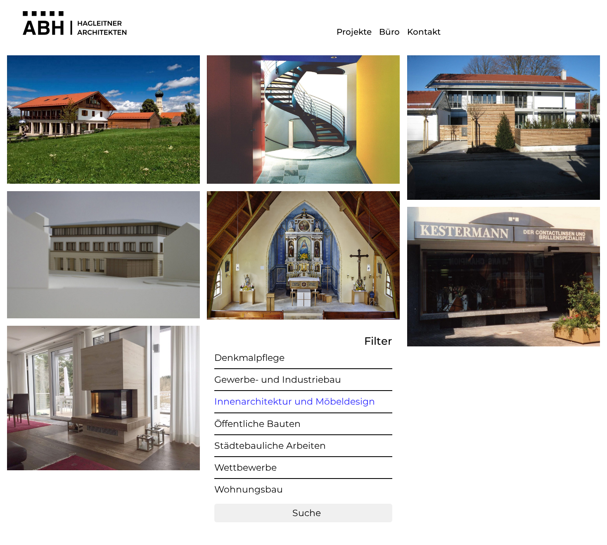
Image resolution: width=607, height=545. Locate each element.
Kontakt (424, 32)
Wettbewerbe (245, 467)
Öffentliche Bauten (257, 423)
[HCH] (303, 59)
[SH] (103, 195)
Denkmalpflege (249, 357)
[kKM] (303, 195)
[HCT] (503, 59)
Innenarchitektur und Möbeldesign (294, 401)
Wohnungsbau (248, 489)
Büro (389, 32)
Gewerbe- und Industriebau (277, 379)
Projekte (354, 32)
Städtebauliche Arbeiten (270, 445)
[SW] (103, 59)
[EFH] (103, 330)
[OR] (503, 211)
